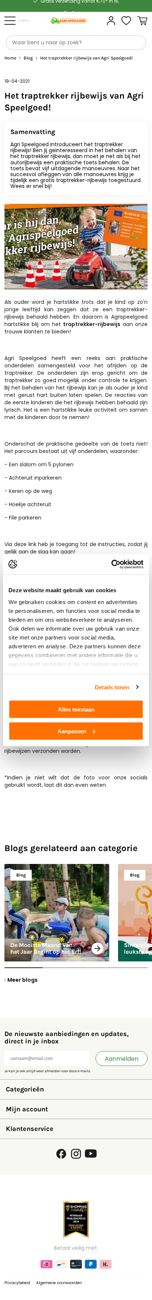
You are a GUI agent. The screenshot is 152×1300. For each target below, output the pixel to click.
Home (10, 58)
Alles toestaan (76, 709)
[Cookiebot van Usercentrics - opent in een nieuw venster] (111, 564)
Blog (28, 58)
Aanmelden (121, 1058)
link (32, 544)
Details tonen (112, 687)
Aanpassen (72, 731)
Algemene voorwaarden (59, 1283)
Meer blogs (22, 980)
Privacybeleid (17, 1283)
